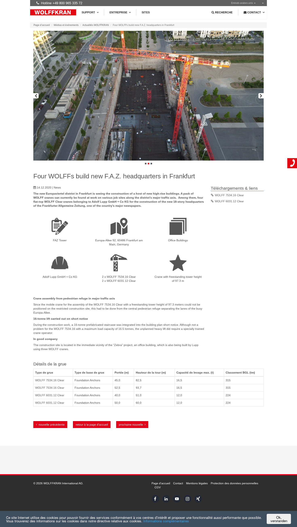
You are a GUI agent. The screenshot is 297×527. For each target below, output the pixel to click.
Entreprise (118, 12)
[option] (148, 96)
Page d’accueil (42, 25)
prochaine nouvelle (132, 424)
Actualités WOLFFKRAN (95, 25)
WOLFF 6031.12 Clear (229, 201)
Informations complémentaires (166, 520)
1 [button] (145, 163)
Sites (146, 12)
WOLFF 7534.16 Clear (229, 195)
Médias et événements (66, 25)
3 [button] (151, 163)
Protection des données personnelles (234, 483)
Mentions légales (197, 483)
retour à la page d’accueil (92, 424)
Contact (178, 483)
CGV (158, 487)
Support (88, 12)
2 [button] (148, 163)
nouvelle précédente (51, 424)
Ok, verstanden (279, 519)
